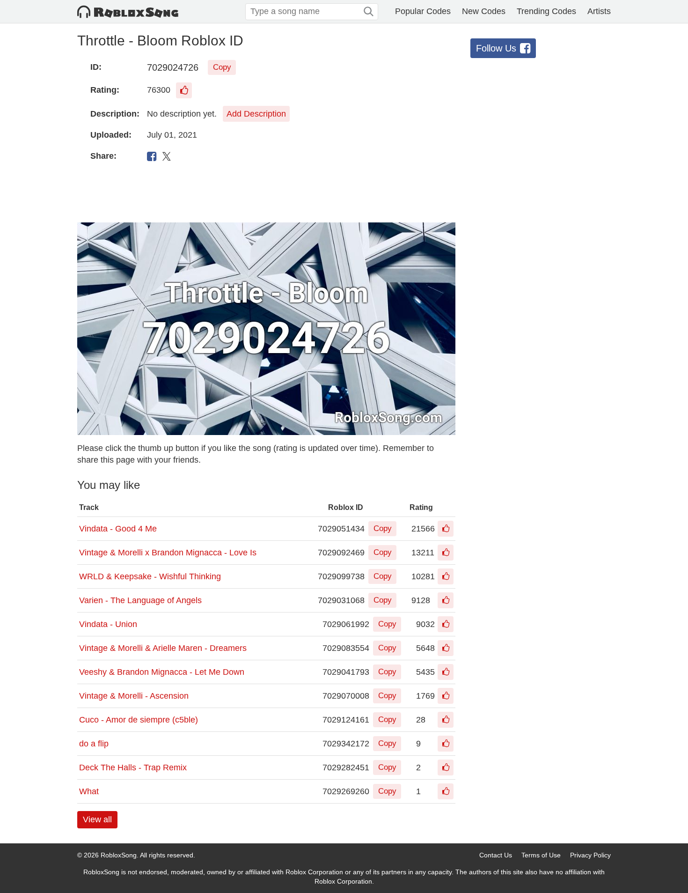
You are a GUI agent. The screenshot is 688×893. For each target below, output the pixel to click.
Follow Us (496, 48)
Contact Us (495, 855)
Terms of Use (541, 855)
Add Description (256, 113)
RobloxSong (119, 855)
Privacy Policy (590, 855)
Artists (599, 11)
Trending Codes (546, 11)
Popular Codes (423, 11)
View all (97, 819)
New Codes (483, 11)
